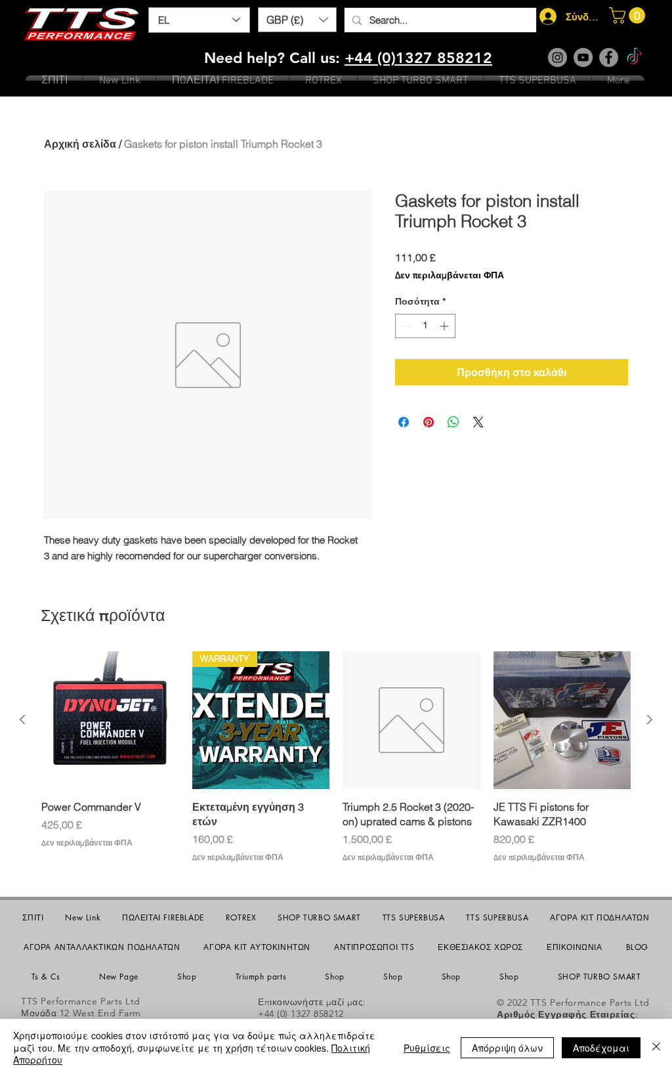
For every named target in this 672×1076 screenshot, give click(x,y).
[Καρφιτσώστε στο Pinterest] (428, 422)
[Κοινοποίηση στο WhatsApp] (453, 422)
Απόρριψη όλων (507, 1047)
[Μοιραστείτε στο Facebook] (403, 422)
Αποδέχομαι (601, 1047)
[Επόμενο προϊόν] (650, 719)
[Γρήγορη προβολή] (110, 720)
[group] (336, 757)
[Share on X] (478, 422)
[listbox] (297, 19)
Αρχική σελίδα (80, 143)
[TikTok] (634, 57)
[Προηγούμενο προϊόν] (22, 719)
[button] (297, 19)
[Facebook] (608, 57)
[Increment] (445, 325)
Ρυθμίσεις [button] (427, 1047)
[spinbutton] (425, 325)
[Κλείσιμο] (656, 1047)
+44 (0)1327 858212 (418, 58)
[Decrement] (405, 325)
